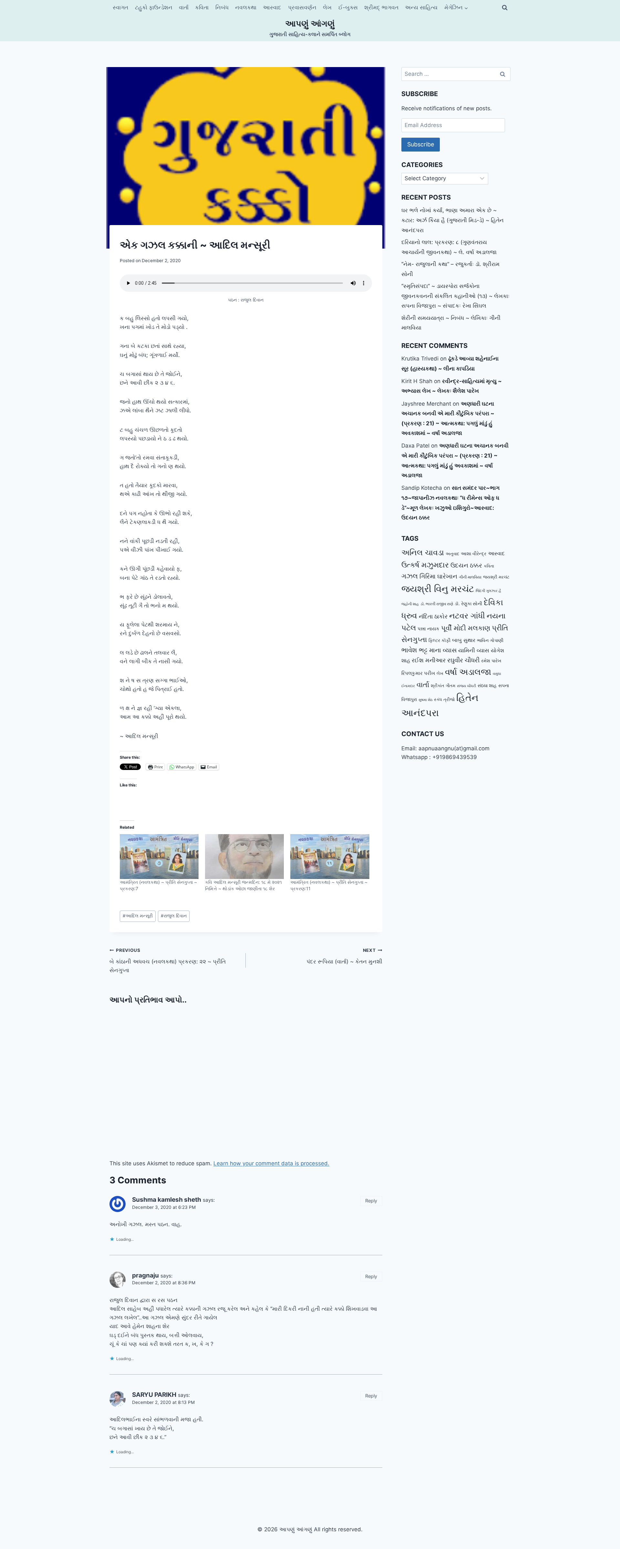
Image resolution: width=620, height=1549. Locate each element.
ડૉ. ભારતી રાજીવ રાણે (436, 603)
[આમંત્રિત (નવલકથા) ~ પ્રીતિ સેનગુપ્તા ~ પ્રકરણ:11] (329, 856)
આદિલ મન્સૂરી (138, 915)
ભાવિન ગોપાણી (490, 640)
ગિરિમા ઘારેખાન (438, 576)
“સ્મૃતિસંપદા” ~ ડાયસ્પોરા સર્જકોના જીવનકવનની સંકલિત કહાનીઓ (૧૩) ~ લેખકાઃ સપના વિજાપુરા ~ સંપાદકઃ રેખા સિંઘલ (455, 296)
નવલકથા (245, 7)
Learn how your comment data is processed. (271, 1163)
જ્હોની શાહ (410, 604)
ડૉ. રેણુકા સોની (468, 603)
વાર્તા (184, 7)
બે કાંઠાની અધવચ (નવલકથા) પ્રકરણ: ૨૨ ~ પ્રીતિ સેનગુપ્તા (167, 960)
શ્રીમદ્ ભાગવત (381, 7)
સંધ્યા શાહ (487, 685)
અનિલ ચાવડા (422, 552)
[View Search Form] (505, 8)
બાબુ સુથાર (463, 640)
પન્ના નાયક (428, 629)
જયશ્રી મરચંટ (496, 576)
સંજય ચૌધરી (466, 686)
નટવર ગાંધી (467, 615)
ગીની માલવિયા (470, 577)
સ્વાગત (120, 7)
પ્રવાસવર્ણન (302, 7)
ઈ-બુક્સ (348, 7)
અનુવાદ (452, 553)
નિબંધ (222, 7)
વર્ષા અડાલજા (468, 672)
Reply (371, 1200)
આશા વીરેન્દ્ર (473, 553)
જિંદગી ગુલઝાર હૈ (488, 590)
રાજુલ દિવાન (174, 915)
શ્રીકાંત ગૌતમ (443, 685)
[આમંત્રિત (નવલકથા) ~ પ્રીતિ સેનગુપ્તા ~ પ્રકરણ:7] (159, 856)
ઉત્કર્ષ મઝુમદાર (425, 564)
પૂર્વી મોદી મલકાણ (465, 628)
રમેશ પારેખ (491, 660)
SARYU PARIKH (154, 1394)
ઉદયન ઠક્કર (466, 565)
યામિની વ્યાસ (473, 650)
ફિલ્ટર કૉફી (439, 640)
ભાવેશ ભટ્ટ (414, 650)
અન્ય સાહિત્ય (421, 7)
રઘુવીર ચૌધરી (463, 660)
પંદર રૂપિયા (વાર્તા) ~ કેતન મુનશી (344, 956)
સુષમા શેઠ (425, 700)
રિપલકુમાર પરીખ (418, 673)
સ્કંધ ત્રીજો (444, 699)
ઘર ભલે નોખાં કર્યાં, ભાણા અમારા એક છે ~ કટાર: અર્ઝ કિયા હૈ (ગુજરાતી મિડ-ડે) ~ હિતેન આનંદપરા (452, 220)
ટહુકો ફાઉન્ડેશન (153, 7)
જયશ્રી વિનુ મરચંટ (437, 588)
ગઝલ (409, 576)
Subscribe (420, 144)
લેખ (327, 7)
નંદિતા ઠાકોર (433, 616)
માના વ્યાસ (443, 650)
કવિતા (202, 7)
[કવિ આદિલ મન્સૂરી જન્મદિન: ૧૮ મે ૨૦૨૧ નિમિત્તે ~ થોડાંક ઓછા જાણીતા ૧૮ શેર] (244, 856)
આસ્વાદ (272, 7)
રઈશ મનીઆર (429, 660)
